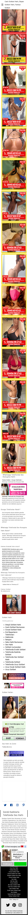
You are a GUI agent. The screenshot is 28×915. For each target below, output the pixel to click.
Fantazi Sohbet (6, 480)
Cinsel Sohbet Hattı (14, 872)
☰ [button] (2, 4)
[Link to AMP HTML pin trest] (23, 805)
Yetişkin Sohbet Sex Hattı (14, 875)
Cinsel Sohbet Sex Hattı (14, 873)
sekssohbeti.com (18, 913)
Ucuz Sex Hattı (14, 868)
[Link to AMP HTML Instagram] (17, 805)
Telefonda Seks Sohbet (14, 894)
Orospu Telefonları (17, 480)
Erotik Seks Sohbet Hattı (14, 890)
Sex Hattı (14, 879)
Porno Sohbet (14, 883)
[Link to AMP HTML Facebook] (11, 805)
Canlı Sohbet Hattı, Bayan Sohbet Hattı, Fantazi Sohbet (14, 5)
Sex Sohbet (14, 892)
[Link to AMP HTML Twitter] (5, 805)
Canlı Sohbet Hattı (14, 888)
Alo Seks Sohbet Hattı (14, 885)
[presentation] (23, 707)
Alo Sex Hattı (14, 881)
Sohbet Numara (14, 870)
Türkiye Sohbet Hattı (13, 896)
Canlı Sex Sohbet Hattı (14, 886)
